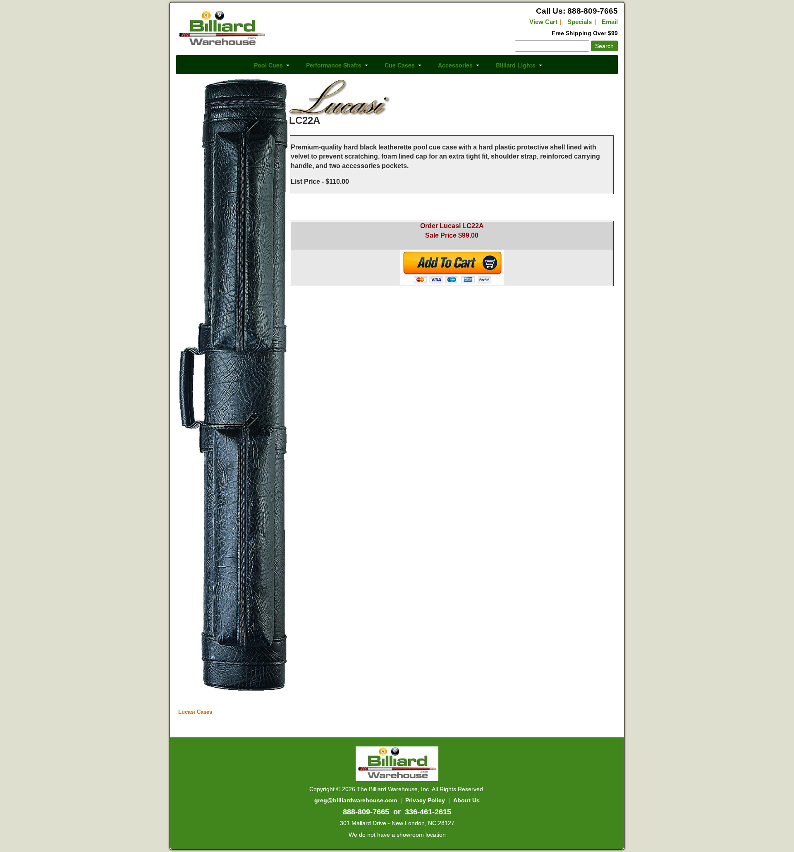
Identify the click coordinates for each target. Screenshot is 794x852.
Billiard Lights (516, 65)
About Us (466, 800)
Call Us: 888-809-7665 (577, 11)
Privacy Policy (425, 800)
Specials (579, 21)
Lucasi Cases (195, 712)
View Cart (543, 21)
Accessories (455, 65)
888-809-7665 (366, 812)
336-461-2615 (428, 812)
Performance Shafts (333, 65)
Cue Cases (400, 65)
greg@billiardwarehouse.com (355, 800)
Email (610, 21)
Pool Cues (268, 65)
